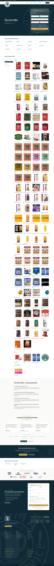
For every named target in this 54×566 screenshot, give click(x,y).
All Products (17, 532)
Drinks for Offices (18, 535)
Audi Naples (31, 438)
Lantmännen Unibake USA (25, 438)
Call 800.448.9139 (31, 454)
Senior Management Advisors (42, 436)
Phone (39, 493)
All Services (6, 532)
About (43, 2)
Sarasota (29, 535)
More (5, 64)
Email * (29, 493)
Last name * (40, 487)
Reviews (40, 541)
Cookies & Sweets (7, 65)
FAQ (39, 542)
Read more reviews (23, 441)
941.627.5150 (47, 522)
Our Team (40, 533)
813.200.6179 (37, 521)
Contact (47, 2)
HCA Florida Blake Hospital (24, 436)
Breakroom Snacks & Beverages (8, 535)
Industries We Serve (8, 556)
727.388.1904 (37, 522)
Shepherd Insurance (17, 436)
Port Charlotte (29, 534)
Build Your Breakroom (23, 454)
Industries (40, 535)
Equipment (17, 533)
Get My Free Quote (39, 28)
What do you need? (32, 500)
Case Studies (40, 2)
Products (31, 2)
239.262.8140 (47, 521)
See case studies (31, 441)
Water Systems (6, 534)
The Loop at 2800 (10, 436)
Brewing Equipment (31, 551)
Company (31, 490)
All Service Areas (30, 553)
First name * (30, 487)
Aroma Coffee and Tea (18, 534)
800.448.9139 (46, 0)
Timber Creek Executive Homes (33, 436)
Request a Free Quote (8, 526)
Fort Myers (29, 532)
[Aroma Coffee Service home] (7, 4)
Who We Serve (35, 2)
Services (27, 2)
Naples (28, 533)
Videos (40, 540)
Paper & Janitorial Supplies (9, 553)
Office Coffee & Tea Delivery (8, 533)
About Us (40, 532)
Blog (40, 0)
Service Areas (36, 0)
